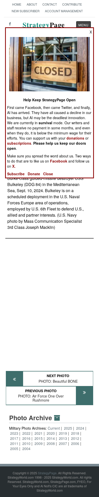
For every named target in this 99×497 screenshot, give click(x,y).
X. (13, 166)
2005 (14, 448)
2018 (75, 433)
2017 (14, 438)
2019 (63, 433)
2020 (51, 433)
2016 (26, 438)
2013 (63, 438)
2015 (39, 438)
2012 (75, 438)
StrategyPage (47, 473)
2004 (26, 448)
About (32, 4)
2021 (39, 433)
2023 (14, 433)
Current (54, 428)
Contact (49, 4)
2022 (26, 433)
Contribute (72, 4)
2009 (39, 443)
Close (48, 173)
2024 (80, 428)
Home (16, 4)
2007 (63, 443)
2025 (68, 428)
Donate (34, 173)
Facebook (58, 161)
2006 (75, 443)
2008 (51, 443)
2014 (51, 438)
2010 (26, 443)
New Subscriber (26, 11)
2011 (14, 443)
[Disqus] (49, 302)
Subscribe (16, 173)
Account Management (64, 11)
